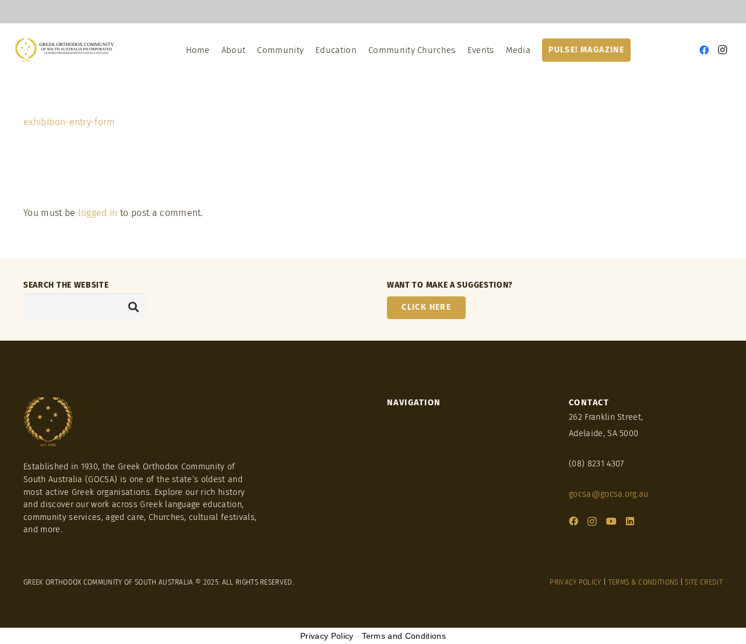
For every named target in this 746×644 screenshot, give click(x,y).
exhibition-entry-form (69, 122)
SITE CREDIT (704, 582)
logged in (98, 212)
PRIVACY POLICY (575, 582)
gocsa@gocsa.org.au (609, 494)
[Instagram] (722, 50)
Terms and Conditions (404, 636)
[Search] (133, 306)
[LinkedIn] (630, 521)
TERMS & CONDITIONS (643, 582)
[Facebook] (704, 50)
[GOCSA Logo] (65, 50)
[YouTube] (611, 521)
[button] (535, 50)
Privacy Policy (326, 636)
